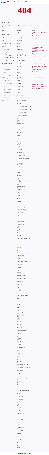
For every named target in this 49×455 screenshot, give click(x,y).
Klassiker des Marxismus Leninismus (23, 238)
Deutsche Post (19, 94)
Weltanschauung (20, 430)
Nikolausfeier (19, 296)
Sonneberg (19, 373)
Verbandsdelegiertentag (21, 422)
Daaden (18, 89)
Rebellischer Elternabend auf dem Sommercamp (39, 35)
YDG (18, 442)
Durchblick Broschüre (20, 123)
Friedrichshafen (19, 164)
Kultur (18, 250)
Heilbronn (18, 198)
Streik (18, 385)
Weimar (18, 428)
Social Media (19, 359)
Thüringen (19, 407)
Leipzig (18, 258)
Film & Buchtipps (7, 97)
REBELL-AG (19, 321)
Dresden (18, 118)
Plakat (18, 307)
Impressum (4, 101)
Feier (18, 138)
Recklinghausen (20, 332)
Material (3, 86)
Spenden (3, 100)
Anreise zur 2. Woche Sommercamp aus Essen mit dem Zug (39, 67)
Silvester (18, 355)
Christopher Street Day (21, 83)
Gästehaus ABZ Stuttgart (21, 167)
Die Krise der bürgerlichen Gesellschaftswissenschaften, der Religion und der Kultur (24, 102)
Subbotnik (19, 393)
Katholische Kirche (20, 233)
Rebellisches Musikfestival (21, 330)
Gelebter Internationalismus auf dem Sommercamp (37, 48)
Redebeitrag (19, 333)
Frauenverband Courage (21, 155)
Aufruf (18, 52)
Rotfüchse (3, 77)
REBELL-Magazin (20, 322)
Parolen (5, 95)
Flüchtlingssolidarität (20, 144)
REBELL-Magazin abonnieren (7, 38)
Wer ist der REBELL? (7, 51)
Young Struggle (19, 444)
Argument (18, 46)
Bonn (18, 69)
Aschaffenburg (19, 49)
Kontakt (3, 98)
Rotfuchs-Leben (6, 81)
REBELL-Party (19, 324)
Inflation (18, 204)
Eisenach (18, 126)
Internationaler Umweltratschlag (22, 210)
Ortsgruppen (6, 54)
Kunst (18, 252)
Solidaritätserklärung (20, 370)
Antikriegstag (19, 40)
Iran (17, 218)
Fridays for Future (20, 160)
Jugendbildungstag (20, 221)
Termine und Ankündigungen (7, 63)
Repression (19, 336)
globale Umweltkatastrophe (21, 186)
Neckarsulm (19, 290)
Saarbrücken (19, 344)
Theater (18, 405)
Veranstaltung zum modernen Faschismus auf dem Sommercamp (39, 51)
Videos (18, 424)
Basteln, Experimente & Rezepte (9, 83)
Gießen (18, 184)
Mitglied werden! (6, 49)
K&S (18, 227)
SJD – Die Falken (20, 358)
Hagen (18, 192)
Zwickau (18, 447)
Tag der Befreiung (20, 399)
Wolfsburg (19, 439)
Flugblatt (18, 146)
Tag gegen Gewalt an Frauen (22, 401)
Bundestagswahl (20, 78)
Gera (18, 178)
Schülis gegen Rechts (21, 347)
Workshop (19, 441)
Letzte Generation (20, 266)
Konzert (18, 246)
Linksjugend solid (20, 272)
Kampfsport (19, 229)
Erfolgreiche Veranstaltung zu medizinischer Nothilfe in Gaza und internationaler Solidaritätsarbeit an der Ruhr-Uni (39, 81)
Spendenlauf (19, 381)
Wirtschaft (18, 436)
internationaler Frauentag (21, 209)
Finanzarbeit (19, 143)
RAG (18, 316)
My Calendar (4, 37)
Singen (18, 356)
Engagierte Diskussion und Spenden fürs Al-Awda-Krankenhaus (39, 54)
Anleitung (18, 35)
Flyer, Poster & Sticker (7, 89)
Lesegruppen (19, 264)
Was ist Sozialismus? (20, 427)
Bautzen (18, 57)
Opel (18, 301)
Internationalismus (7, 71)
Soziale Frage (19, 375)
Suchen (3, 40)
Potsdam (18, 310)
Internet (18, 215)
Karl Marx (18, 232)
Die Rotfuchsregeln (7, 80)
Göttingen (18, 187)
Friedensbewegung (20, 161)
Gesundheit (19, 181)
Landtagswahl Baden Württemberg (23, 253)
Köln (18, 241)
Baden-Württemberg (20, 54)
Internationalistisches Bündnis (22, 213)
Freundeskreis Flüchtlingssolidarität (23, 158)
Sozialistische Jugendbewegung (22, 378)
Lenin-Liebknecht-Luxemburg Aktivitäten (24, 261)
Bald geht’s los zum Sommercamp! (37, 84)
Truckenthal (19, 410)
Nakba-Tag (19, 289)
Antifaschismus (4, 32)
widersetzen (19, 433)
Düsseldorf (19, 124)
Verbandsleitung (6, 52)
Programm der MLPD (7, 75)
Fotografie (19, 147)
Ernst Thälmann (20, 132)
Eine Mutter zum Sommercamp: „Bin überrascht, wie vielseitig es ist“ (39, 41)
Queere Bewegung (20, 315)
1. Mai (18, 32)
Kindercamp (19, 235)
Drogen (18, 120)
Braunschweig (19, 71)
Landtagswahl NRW (20, 255)
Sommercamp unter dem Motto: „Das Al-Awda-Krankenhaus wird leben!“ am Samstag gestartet (39, 64)
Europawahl (19, 137)
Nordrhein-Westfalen (20, 298)
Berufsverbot (19, 63)
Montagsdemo (19, 284)
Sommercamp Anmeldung (10, 60)
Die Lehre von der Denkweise (22, 115)
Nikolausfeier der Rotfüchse (8, 78)
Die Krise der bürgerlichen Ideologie (23, 104)
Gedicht (18, 172)
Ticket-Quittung (4, 46)
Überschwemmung (20, 413)
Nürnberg (18, 299)
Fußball (18, 166)
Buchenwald (19, 77)
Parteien (18, 304)
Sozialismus (6, 66)
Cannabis (18, 80)
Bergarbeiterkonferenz (21, 60)
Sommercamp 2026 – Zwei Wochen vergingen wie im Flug (39, 33)
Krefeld (18, 249)
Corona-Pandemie (20, 86)
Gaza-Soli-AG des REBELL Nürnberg (38, 88)
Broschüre (19, 74)
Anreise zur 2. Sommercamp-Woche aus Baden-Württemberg (39, 74)
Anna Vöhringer (19, 37)
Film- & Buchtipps (20, 141)
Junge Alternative (20, 226)
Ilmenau (18, 203)
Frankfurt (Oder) (19, 149)
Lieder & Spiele (19, 270)
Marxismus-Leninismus (21, 275)
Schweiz (18, 350)
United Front (19, 421)
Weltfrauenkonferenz (20, 431)
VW (17, 425)
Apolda (18, 43)
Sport (18, 384)
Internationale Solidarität (21, 207)
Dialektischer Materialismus (22, 95)
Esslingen (19, 135)
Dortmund (18, 117)
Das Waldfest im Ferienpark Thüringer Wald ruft (39, 86)
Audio (18, 51)
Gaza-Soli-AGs (4, 35)
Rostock (18, 339)
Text (18, 404)
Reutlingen (19, 338)
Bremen (18, 72)
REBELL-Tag (19, 327)
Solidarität (19, 361)
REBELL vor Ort (20, 319)
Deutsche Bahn (19, 92)
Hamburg (18, 195)
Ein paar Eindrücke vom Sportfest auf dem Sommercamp (38, 60)
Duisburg (18, 121)
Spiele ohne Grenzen (20, 382)
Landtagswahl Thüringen (21, 256)
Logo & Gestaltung (7, 92)
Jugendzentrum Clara (20, 224)
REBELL (3, 48)
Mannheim (19, 273)
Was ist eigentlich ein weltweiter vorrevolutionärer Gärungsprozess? (37, 38)
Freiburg (18, 157)
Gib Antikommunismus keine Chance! (23, 183)
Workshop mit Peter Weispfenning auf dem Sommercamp (38, 57)
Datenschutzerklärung (5, 34)
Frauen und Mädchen (20, 152)
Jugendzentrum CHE (7, 55)
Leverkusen (19, 267)
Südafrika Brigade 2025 (21, 396)
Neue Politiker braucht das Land (22, 295)
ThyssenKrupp (19, 408)
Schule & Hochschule (7, 74)
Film (18, 140)
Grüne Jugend (19, 189)
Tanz (18, 402)
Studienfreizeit (19, 387)
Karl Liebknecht (19, 230)
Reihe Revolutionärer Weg (21, 335)
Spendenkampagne (20, 379)
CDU (18, 81)
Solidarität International (21, 362)
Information (19, 206)
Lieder (18, 269)
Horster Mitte (19, 201)
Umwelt (5, 72)
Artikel (18, 48)
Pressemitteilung (20, 312)
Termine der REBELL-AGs (6, 43)
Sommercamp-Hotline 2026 (36, 69)
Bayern (18, 58)
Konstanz (18, 244)
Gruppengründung (20, 190)
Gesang (18, 180)
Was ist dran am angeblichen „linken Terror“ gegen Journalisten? (39, 77)
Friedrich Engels (20, 163)
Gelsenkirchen (19, 175)
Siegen (18, 353)
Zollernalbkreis (19, 445)
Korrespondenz (19, 247)
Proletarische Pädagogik (21, 313)
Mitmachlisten (6, 94)
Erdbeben (18, 129)
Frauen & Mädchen (7, 69)
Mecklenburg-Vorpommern (21, 278)
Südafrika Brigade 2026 (21, 398)
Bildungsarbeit (19, 66)
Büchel (18, 75)
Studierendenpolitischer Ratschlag (23, 390)
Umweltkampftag (20, 419)
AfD (17, 34)
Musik (18, 287)
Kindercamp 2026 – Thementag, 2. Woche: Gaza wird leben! (39, 45)
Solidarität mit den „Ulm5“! (36, 71)
